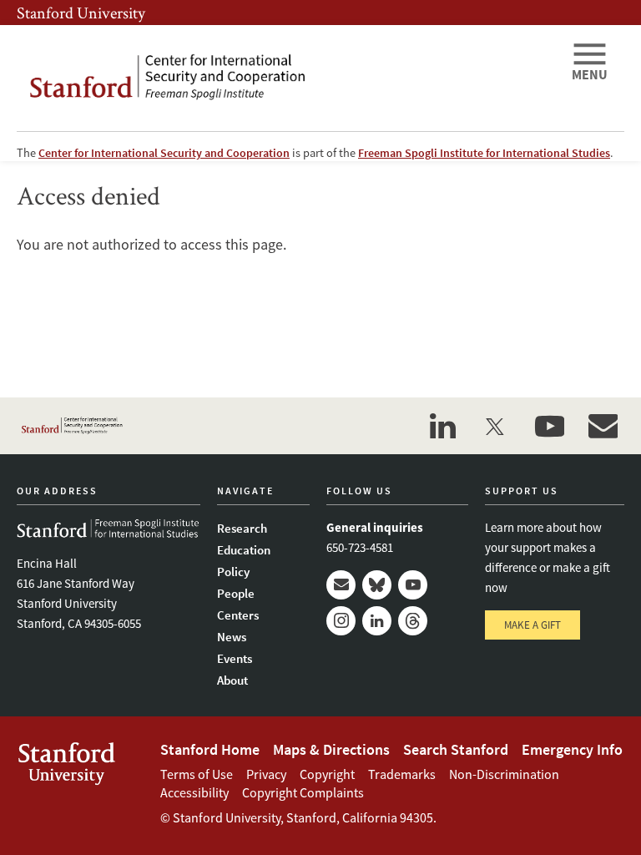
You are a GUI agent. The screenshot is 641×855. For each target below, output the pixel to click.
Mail (341, 585)
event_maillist (603, 426)
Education (243, 550)
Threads (412, 620)
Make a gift (532, 625)
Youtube (412, 585)
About (232, 680)
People (236, 593)
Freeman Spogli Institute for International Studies (484, 152)
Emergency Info (572, 749)
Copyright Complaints (303, 792)
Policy (233, 571)
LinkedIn (376, 620)
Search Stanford (455, 749)
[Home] (287, 78)
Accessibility (194, 792)
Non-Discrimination (504, 774)
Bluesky (376, 585)
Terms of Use (196, 774)
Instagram (341, 620)
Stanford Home (210, 749)
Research (242, 528)
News (231, 637)
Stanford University (81, 12)
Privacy (266, 774)
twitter (496, 426)
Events (234, 658)
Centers (238, 615)
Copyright (327, 774)
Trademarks (402, 774)
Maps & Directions (331, 749)
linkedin (442, 426)
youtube (549, 426)
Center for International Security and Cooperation (164, 152)
